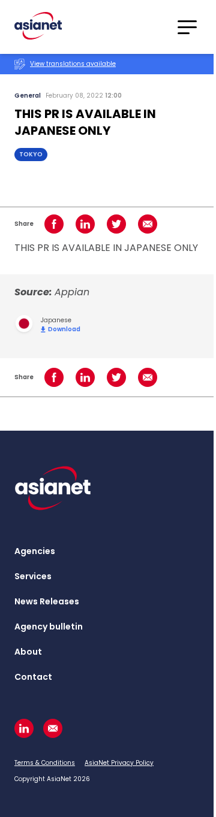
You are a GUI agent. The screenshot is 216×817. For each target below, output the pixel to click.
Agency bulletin (48, 627)
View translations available (73, 63)
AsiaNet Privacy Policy (119, 762)
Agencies (34, 551)
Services (33, 576)
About (28, 652)
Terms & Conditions (44, 762)
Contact (33, 677)
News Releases (46, 601)
